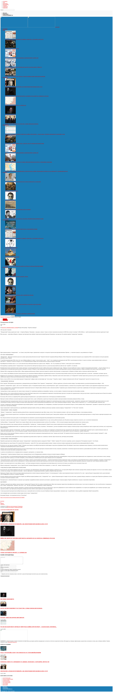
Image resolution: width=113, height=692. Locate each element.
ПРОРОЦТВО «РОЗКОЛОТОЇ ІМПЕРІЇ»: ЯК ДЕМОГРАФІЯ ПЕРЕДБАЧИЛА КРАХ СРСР (23, 86)
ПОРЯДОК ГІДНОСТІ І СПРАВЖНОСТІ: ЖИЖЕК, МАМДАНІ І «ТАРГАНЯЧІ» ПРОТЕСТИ (24, 39)
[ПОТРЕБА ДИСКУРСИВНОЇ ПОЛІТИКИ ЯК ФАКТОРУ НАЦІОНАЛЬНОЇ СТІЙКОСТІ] (10, 66)
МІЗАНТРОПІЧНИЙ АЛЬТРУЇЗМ (12, 256)
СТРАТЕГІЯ (5, 6)
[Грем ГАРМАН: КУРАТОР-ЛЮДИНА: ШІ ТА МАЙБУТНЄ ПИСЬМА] (10, 294)
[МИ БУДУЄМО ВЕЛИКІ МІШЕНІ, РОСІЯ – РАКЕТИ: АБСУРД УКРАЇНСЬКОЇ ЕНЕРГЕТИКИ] (10, 142)
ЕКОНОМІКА (6, 4)
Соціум (5, 683)
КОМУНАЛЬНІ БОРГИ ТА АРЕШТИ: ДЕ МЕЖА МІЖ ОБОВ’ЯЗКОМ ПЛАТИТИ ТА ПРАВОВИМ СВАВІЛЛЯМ (28, 162)
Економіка (7, 317)
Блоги (5, 684)
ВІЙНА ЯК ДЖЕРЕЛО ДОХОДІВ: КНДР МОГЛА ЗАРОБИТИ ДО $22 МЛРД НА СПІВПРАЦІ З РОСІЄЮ (26, 96)
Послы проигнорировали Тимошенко (15, 506)
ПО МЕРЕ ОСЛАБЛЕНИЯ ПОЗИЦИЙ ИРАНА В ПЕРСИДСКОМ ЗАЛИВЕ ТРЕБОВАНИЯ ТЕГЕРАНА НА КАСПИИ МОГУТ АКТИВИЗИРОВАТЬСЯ (36, 171)
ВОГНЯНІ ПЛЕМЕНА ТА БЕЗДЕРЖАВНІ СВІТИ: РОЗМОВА (18, 209)
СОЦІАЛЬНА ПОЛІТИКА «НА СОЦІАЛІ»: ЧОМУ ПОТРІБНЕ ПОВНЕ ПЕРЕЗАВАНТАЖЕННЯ (25, 76)
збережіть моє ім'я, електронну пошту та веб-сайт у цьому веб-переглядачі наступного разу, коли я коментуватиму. (25, 573)
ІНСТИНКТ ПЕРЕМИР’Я (10, 114)
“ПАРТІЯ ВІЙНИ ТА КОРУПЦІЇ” (12, 48)
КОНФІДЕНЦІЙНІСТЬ (8, 15)
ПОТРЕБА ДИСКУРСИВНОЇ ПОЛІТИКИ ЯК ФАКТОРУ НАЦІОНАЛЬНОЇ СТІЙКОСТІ (23, 67)
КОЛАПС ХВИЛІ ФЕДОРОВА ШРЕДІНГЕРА (12, 617)
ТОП (4, 2)
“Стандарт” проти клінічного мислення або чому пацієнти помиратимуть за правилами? (23, 181)
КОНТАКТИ (5, 14)
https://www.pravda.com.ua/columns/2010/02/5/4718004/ (12, 497)
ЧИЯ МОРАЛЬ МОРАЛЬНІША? (11, 190)
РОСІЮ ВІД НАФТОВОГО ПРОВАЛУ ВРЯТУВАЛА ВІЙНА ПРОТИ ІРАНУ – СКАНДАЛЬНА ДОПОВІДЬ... (28, 626)
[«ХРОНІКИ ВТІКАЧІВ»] (10, 199)
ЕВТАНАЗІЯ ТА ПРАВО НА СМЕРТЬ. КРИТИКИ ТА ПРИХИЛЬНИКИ (20, 313)
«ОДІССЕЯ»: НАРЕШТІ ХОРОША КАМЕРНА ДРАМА (16, 276)
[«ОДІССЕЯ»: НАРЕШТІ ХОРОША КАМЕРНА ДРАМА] (10, 275)
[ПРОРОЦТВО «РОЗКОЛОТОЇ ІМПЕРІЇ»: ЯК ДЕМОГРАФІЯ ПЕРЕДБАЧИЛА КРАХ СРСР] (10, 85)
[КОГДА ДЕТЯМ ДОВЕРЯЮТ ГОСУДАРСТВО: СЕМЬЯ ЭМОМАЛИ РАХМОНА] (10, 122)
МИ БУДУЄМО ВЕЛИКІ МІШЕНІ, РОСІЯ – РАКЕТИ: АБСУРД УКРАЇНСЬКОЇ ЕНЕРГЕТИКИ (24, 143)
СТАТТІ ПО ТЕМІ (4, 509)
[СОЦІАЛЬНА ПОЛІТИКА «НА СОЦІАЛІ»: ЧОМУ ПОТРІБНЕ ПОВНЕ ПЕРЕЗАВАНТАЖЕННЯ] (10, 75)
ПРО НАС (5, 13)
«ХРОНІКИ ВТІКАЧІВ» (10, 200)
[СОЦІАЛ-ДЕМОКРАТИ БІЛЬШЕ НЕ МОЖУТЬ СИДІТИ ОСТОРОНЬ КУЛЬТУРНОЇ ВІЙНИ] (10, 265)
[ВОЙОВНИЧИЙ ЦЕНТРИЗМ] (10, 246)
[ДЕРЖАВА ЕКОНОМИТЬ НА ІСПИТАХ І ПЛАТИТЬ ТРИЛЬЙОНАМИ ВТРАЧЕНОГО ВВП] (10, 217)
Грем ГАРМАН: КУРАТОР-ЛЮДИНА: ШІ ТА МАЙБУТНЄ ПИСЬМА (19, 295)
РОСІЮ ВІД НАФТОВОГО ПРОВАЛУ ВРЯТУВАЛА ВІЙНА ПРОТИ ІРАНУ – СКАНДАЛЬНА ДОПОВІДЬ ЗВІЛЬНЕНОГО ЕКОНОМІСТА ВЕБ (35, 134)
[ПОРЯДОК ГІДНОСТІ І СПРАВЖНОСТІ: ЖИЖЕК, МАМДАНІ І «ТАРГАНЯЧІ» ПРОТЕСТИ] (10, 38)
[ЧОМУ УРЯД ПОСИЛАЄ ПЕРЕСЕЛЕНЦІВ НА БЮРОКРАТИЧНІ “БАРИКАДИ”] (10, 56)
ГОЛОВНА (5, 1)
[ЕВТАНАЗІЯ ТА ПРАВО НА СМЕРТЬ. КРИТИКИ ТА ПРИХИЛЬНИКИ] (10, 312)
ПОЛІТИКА (5, 3)
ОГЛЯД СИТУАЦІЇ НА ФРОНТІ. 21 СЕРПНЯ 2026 (15, 105)
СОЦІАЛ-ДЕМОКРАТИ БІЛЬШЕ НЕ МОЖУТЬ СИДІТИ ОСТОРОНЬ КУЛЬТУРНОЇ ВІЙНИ (24, 266)
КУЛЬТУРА (5, 7)
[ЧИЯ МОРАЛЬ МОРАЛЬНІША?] (10, 189)
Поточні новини (8, 679)
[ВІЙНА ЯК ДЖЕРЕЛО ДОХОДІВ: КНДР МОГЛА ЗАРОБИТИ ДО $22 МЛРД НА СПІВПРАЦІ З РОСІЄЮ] (10, 95)
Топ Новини (6, 682)
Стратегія (6, 680)
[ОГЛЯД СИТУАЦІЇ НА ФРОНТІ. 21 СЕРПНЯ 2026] (10, 104)
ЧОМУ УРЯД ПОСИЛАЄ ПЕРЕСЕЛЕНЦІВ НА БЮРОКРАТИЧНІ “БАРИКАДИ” (21, 57)
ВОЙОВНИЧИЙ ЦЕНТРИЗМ (11, 247)
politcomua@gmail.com (12, 642)
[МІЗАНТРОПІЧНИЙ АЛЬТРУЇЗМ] (10, 255)
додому (2, 317)
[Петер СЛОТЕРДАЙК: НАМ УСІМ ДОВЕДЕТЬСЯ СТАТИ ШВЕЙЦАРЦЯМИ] (10, 228)
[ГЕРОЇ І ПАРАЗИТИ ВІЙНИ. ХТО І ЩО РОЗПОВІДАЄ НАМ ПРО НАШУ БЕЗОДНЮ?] (10, 303)
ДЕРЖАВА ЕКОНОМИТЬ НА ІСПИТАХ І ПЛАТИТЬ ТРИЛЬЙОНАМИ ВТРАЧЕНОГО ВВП (24, 218)
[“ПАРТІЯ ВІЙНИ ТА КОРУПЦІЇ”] (10, 47)
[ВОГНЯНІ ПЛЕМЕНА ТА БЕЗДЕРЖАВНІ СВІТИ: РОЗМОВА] (10, 208)
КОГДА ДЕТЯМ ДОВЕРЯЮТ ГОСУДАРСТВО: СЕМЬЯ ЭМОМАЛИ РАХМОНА (21, 123)
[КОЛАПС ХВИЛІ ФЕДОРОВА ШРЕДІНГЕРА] (3, 615)
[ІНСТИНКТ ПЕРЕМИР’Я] (10, 113)
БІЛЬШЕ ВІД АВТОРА (13, 509)
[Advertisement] (9, 343)
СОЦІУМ (5, 5)
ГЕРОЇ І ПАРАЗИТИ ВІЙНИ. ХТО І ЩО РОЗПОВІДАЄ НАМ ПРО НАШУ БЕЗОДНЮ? (23, 304)
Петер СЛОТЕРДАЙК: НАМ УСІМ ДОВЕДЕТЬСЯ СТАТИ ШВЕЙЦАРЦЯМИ (21, 229)
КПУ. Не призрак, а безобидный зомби (14, 507)
